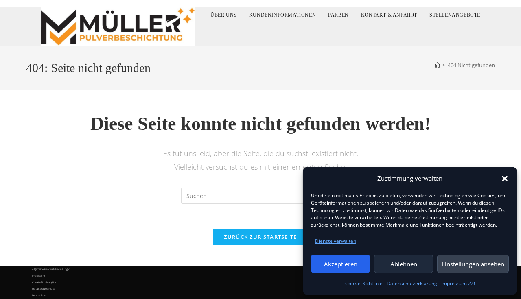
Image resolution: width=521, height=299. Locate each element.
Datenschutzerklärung (412, 283)
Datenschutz (39, 295)
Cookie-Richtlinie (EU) (44, 282)
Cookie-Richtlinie (364, 283)
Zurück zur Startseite (260, 236)
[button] (505, 179)
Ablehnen (403, 264)
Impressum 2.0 (458, 283)
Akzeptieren (340, 264)
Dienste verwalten (335, 241)
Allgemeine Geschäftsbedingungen (51, 269)
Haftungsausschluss (43, 288)
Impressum (38, 275)
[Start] (437, 65)
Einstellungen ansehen (473, 264)
